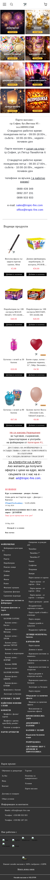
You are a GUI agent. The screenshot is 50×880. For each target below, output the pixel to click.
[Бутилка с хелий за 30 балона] (13, 344)
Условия (28, 783)
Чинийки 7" (35, 553)
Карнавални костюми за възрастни (38, 668)
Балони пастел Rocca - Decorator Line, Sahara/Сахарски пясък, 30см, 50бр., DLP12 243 (36, 413)
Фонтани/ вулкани (11, 588)
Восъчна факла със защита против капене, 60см (14, 262)
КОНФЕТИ (6, 710)
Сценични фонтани (12, 592)
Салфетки (33, 565)
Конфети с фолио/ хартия (10, 715)
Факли (6, 579)
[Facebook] (5, 825)
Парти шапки (34, 645)
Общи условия (8, 799)
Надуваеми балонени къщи (35, 736)
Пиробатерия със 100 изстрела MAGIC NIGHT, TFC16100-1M (14, 312)
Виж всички (9, 533)
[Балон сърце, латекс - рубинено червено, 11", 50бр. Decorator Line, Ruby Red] (36, 344)
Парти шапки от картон (38, 578)
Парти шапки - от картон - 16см (37, 583)
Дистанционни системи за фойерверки (12, 601)
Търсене (28, 771)
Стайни (7, 571)
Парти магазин (31, 789)
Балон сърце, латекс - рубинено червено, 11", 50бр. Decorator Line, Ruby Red (36, 362)
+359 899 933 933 (20, 815)
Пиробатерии (9, 563)
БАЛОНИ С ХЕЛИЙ (35, 730)
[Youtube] (16, 825)
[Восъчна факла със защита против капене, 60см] (13, 243)
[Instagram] (10, 825)
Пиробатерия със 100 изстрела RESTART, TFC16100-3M (36, 312)
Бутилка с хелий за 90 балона (13, 411)
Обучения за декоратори (12, 771)
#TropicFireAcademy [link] (14, 503)
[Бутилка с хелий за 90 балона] (13, 394)
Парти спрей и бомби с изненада (37, 614)
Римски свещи (10, 567)
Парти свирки (34, 619)
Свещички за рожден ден (36, 543)
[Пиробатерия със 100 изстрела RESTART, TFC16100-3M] (36, 294)
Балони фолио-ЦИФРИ (11, 678)
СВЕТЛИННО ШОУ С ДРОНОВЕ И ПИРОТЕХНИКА (35, 749)
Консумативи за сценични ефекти (34, 710)
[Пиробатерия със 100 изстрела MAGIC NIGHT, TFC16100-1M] (13, 294)
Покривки (33, 569)
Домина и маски (35, 650)
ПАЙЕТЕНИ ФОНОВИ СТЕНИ (11, 704)
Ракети (6, 559)
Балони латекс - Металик (11, 630)
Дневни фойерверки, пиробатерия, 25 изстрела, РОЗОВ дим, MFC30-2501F (36, 262)
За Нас (4, 776)
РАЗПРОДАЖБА (33, 742)
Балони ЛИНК (11, 664)
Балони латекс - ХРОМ (11, 637)
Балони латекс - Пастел (11, 624)
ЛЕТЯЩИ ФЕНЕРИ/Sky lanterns (36, 636)
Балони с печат (11, 649)
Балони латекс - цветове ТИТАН (11, 644)
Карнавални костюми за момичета (38, 655)
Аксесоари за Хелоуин (38, 687)
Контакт (5, 786)
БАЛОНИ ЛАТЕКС (12, 619)
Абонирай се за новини (15, 528)
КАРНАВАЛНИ (33, 642)
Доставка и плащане (10, 794)
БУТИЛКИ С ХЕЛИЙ (10, 698)
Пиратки (7, 555)
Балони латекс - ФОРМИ (11, 659)
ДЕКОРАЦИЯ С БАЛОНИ (33, 724)
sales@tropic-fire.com (29, 205)
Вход (4, 781)
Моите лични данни (26, 869)
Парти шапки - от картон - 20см (37, 589)
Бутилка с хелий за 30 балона (13, 360)
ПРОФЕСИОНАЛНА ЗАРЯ (35, 717)
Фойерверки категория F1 (12, 549)
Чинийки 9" (35, 557)
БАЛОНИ (5, 615)
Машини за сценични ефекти (37, 703)
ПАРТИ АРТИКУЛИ (10, 732)
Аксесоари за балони (12, 694)
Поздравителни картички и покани (35, 607)
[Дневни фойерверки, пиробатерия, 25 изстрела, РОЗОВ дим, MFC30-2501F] (36, 243)
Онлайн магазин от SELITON (25, 877)
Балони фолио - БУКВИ (11, 684)
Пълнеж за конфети (12, 727)
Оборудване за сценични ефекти (37, 697)
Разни (6, 583)
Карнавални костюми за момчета (38, 661)
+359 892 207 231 (20, 820)
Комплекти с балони (12, 690)
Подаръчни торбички (37, 630)
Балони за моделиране (14, 653)
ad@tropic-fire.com (28, 478)
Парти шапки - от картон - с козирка (37, 596)
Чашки (31, 561)
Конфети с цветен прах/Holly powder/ (10, 722)
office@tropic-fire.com (30, 209)
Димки (6, 575)
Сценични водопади (12, 596)
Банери (32, 574)
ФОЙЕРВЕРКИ (8, 544)
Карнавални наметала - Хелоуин (37, 681)
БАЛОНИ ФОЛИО (11, 672)
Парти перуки (34, 691)
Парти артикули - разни (39, 602)
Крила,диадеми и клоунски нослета (35, 675)
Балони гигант (11, 668)
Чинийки (32, 549)
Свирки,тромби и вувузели (35, 624)
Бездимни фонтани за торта (10, 609)
